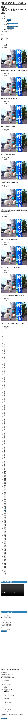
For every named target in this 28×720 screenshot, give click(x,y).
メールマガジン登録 (12, 26)
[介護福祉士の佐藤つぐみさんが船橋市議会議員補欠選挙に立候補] (14, 207)
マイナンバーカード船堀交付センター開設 (12, 323)
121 (5, 500)
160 (5, 555)
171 (5, 570)
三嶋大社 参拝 (8, 702)
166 (5, 563)
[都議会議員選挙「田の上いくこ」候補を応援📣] (14, 67)
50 (4, 401)
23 (4, 363)
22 (4, 361)
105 (5, 478)
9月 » (8, 629)
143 (5, 531)
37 (4, 382)
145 (5, 534)
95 (4, 464)
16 (4, 353)
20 (4, 359)
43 (4, 391)
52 (4, 403)
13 (4, 349)
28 (4, 370)
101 (5, 472)
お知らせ (6, 21)
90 (4, 457)
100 (5, 471)
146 (5, 535)
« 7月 (2, 629)
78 (4, 440)
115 (5, 492)
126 (5, 507)
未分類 (5, 75)
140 (5, 527)
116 (5, 493)
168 (5, 566)
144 (5, 532)
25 (4, 366)
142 (5, 529)
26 (4, 367)
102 (5, 473)
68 (4, 426)
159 (5, 553)
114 (5, 490)
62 (4, 417)
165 (5, 562)
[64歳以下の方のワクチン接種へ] (14, 236)
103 (5, 475)
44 (4, 392)
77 (4, 438)
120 (5, 499)
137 (5, 522)
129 (5, 511)
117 (5, 494)
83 (4, 447)
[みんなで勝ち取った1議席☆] (14, 123)
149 (5, 539)
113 (5, 489)
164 (5, 560)
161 (5, 556)
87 (4, 452)
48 (4, 398)
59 (4, 413)
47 (4, 396)
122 (5, 501)
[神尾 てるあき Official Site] (10, 669)
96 (4, 465)
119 (5, 497)
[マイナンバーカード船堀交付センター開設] (14, 320)
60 (4, 415)
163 (5, 559)
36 (4, 381)
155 (5, 548)
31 (4, 374)
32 (4, 375)
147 (5, 536)
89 (4, 455)
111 (4, 486)
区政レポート (10, 28)
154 (5, 546)
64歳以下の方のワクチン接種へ (9, 239)
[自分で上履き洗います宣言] (14, 151)
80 (4, 443)
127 (5, 508)
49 (4, 399)
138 (5, 524)
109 (5, 483)
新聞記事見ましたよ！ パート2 (9, 182)
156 (5, 549)
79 (4, 441)
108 (5, 482)
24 (4, 364)
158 (5, 552)
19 (4, 357)
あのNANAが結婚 (9, 695)
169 (5, 567)
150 (5, 541)
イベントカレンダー (12, 23)
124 (5, 504)
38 (4, 384)
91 (4, 458)
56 (4, 409)
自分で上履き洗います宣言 (8, 154)
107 (5, 480)
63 (4, 419)
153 (5, 545)
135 (5, 520)
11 (4, 346)
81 (4, 444)
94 (4, 462)
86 (4, 451)
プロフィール (7, 18)
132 (5, 515)
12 (4, 347)
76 (4, 437)
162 (5, 557)
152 (5, 543)
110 (5, 485)
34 (4, 378)
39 (4, 385)
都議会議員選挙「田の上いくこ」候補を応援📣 (14, 70)
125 (5, 506)
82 (4, 445)
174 (5, 574)
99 (4, 469)
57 (4, 410)
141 (5, 528)
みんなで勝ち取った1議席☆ (8, 126)
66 (4, 423)
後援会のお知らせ (9, 29)
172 (5, 571)
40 (4, 387)
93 (4, 461)
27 (4, 368)
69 (4, 427)
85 (4, 450)
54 (4, 406)
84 (4, 448)
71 (4, 430)
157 (5, 550)
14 (4, 350)
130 (5, 513)
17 (4, 354)
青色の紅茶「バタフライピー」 (9, 98)
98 (4, 468)
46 (4, 395)
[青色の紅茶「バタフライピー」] (14, 95)
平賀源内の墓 (7, 709)
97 (4, 466)
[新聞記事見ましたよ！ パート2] (14, 179)
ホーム (5, 16)
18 (4, 356)
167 (5, 564)
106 (5, 479)
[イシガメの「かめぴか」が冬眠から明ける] (14, 292)
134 (5, 518)
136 (5, 521)
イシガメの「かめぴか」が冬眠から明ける (12, 295)
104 (5, 476)
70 (4, 429)
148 (5, 538)
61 (4, 416)
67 (4, 424)
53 (4, 405)
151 (5, 542)
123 (5, 503)
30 (4, 373)
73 (4, 433)
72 (4, 431)
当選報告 (6, 31)
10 (4, 345)
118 (5, 496)
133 (5, 517)
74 (4, 434)
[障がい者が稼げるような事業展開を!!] (14, 264)
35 (4, 380)
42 (4, 389)
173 (5, 573)
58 (4, 412)
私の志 (9, 20)
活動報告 (6, 25)
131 (5, 514)
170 (5, 569)
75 (4, 436)
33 (4, 377)
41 (4, 388)
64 (4, 420)
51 (4, 402)
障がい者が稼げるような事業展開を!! (11, 267)
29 (4, 371)
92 (4, 459)
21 (4, 360)
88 (4, 454)
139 (5, 525)
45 (4, 394)
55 (4, 408)
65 (4, 422)
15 (4, 352)
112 (5, 487)
